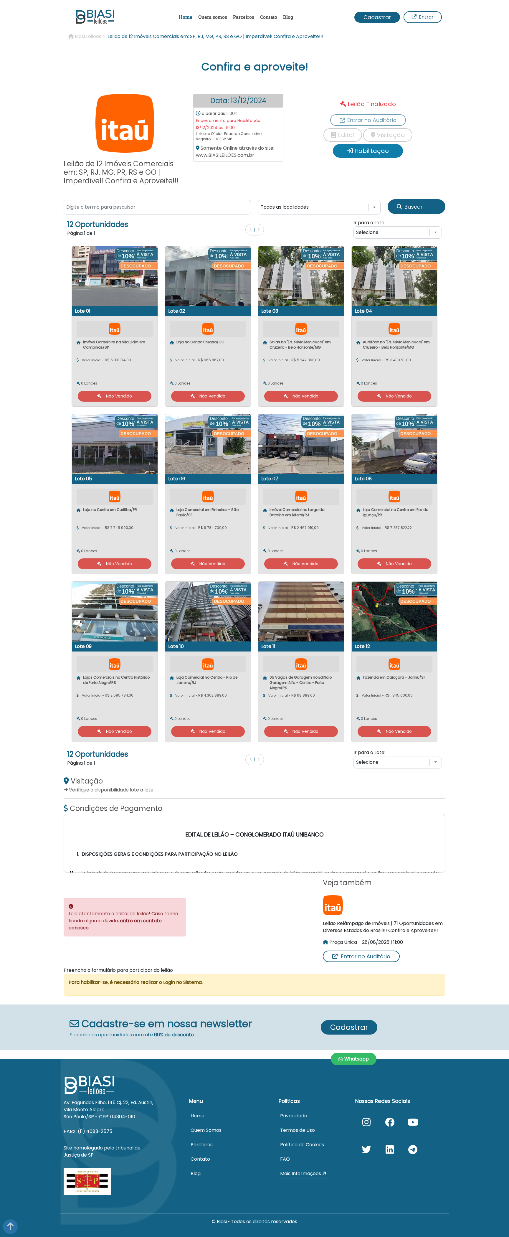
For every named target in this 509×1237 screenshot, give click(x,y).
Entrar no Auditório (365, 956)
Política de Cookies (302, 1144)
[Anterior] (250, 229)
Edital (345, 135)
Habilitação (371, 151)
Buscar (413, 206)
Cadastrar (377, 17)
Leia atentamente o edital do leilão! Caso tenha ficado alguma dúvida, (123, 920)
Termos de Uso (297, 1130)
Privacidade (293, 1115)
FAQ (285, 1159)
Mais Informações (301, 1173)
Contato (268, 17)
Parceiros (243, 17)
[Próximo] (258, 229)
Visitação (390, 135)
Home (185, 17)
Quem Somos (206, 1130)
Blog (288, 17)
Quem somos (212, 17)
